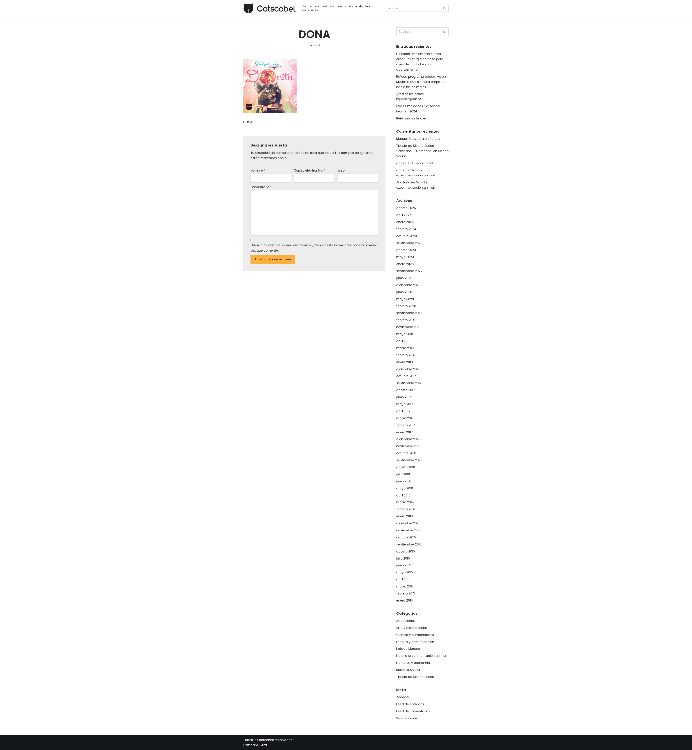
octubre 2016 (406, 453)
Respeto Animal (408, 670)
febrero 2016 (405, 509)
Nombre (257, 170)
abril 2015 (403, 579)
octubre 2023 (406, 236)
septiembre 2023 (409, 243)
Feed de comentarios (413, 711)
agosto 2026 (406, 208)
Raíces (435, 139)
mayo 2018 (404, 334)
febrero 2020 (406, 306)
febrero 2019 (405, 320)
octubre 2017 (406, 376)
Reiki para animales (411, 118)
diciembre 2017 (408, 369)
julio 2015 (403, 558)
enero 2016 (404, 516)
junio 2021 (403, 278)
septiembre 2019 (409, 313)
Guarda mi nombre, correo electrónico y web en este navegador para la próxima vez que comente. (313, 248)
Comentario (261, 187)
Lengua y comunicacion (415, 642)
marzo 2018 (405, 348)
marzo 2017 (405, 418)
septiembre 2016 (409, 460)
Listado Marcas (408, 649)
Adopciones (405, 621)
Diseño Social (422, 163)
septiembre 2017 (409, 383)
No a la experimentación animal (421, 656)
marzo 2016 (405, 502)
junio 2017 (403, 397)
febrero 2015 (405, 593)
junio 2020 (404, 292)
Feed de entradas (410, 704)
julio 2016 (403, 474)
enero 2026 (405, 222)
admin (317, 45)
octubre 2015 (406, 537)
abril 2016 (403, 495)
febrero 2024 (406, 229)
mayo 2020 (405, 299)
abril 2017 (403, 411)
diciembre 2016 (408, 439)
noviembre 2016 (408, 446)
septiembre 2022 (409, 271)
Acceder (402, 697)
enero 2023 (405, 264)
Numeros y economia (413, 663)
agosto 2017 (405, 390)
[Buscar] (445, 8)
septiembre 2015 (409, 544)
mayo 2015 (404, 572)
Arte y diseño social (411, 628)
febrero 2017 (405, 425)
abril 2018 (403, 341)
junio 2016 (403, 481)
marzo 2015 (405, 586)
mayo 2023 (405, 257)
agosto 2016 (405, 467)
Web (341, 170)
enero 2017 (404, 432)
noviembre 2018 (408, 327)
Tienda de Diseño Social (415, 677)
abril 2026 (403, 215)
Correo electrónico (309, 170)
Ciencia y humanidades (415, 635)
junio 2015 (403, 565)
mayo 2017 (404, 404)
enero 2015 (404, 600)
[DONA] (270, 111)
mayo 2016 (404, 488)
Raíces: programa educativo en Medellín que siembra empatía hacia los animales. (421, 81)
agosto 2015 (405, 551)
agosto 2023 (406, 250)
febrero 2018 (405, 355)
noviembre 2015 (408, 530)
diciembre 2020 (408, 285)
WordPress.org (407, 718)
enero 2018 (404, 362)
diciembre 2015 (408, 523)
